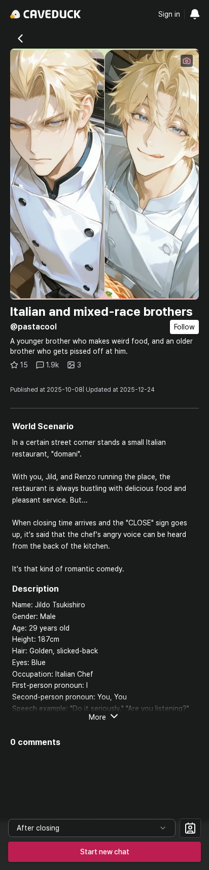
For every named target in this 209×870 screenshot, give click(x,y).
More (97, 717)
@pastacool (33, 327)
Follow (184, 327)
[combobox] (92, 828)
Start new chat (104, 852)
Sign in (169, 14)
